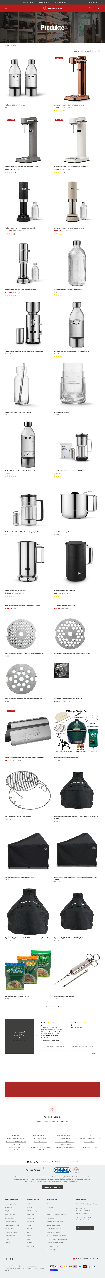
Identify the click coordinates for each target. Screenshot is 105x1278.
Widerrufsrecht (32, 1268)
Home (7, 45)
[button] (36, 1034)
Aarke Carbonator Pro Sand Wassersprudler (69, 228)
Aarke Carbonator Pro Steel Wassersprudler (20, 289)
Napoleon (30, 1207)
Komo (29, 1235)
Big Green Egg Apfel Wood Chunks (17, 996)
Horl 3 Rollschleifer (40, 1139)
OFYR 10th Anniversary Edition (64, 1147)
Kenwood (30, 1246)
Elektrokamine (10, 1214)
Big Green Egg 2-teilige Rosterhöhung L (19, 816)
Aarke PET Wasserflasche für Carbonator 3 (20, 471)
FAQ (48, 1204)
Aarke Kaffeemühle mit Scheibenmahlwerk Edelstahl (24, 351)
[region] (67, 1034)
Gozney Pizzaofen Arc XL (16, 1139)
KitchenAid (31, 1214)
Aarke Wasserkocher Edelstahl (16, 590)
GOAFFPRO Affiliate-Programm (57, 1239)
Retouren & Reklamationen (56, 1214)
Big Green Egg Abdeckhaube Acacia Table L (20, 877)
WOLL (29, 1225)
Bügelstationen (10, 1211)
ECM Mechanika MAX (64, 1135)
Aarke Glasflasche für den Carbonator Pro (68, 289)
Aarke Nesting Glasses (61, 412)
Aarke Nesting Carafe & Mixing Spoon (18, 412)
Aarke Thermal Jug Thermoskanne (66, 532)
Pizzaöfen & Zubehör (12, 1225)
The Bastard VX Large (89, 1147)
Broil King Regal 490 (40, 1135)
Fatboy (89, 1135)
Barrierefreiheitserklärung (56, 1242)
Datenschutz (8, 1268)
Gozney (29, 1228)
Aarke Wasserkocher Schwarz (64, 590)
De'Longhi (30, 1221)
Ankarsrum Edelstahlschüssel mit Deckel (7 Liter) (22, 605)
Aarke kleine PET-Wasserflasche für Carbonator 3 (71, 351)
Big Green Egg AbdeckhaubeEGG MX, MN (68, 938)
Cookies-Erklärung (53, 1232)
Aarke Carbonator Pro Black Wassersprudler (20, 228)
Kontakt (49, 1211)
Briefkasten (16, 1135)
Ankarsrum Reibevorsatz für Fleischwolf (68, 698)
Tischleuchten (10, 1235)
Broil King (30, 1218)
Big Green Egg (32, 1211)
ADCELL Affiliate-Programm (56, 1235)
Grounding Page (52, 1246)
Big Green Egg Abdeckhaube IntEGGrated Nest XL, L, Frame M (27, 938)
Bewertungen (51, 1250)
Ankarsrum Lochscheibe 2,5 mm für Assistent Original (24, 653)
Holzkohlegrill (9, 1228)
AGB (24, 1268)
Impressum (18, 1268)
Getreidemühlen (10, 1221)
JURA (29, 1204)
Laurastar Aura (89, 1142)
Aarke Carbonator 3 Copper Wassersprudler (69, 105)
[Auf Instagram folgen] (11, 1258)
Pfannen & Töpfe (11, 1232)
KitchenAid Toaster (40, 1142)
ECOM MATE (32, 1266)
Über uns (50, 1207)
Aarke (29, 1232)
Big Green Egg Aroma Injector (64, 996)
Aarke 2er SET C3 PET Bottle (15, 105)
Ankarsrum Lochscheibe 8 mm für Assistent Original (23, 698)
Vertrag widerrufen (85, 1228)
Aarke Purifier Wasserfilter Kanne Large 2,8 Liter (22, 532)
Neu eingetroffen (11, 1204)
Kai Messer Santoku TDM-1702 (89, 1139)
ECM (29, 1239)
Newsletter (51, 1218)
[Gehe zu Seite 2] (58, 1006)
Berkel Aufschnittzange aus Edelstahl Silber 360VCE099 (25, 757)
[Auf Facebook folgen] (6, 1258)
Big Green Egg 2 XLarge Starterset (66, 757)
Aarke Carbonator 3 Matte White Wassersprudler (71, 166)
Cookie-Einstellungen (54, 1228)
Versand (41, 1268)
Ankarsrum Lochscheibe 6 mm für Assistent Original (72, 653)
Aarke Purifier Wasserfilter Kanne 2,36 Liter (69, 471)
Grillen (7, 1239)
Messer (7, 1242)
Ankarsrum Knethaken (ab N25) (65, 605)
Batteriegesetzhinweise (55, 1221)
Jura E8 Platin (65, 1139)
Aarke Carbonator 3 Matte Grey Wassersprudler (21, 166)
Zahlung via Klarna (53, 1225)
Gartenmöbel (9, 1218)
